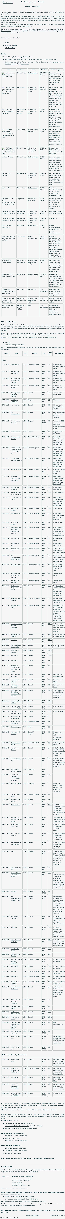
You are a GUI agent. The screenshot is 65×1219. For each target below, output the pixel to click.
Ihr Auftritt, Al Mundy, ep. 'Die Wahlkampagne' (15, 1070)
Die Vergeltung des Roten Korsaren (15, 394)
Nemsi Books (17, 59)
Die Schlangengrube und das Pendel (16, 557)
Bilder (26, 1201)
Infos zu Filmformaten (20, 337)
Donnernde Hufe (16, 469)
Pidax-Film (59, 508)
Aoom (12, 851)
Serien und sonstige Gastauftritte (14, 345)
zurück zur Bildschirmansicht (32, 1215)
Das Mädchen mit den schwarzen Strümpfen (16, 380)
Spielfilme (8, 342)
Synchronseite (50, 1158)
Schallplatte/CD (10, 48)
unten (58, 961)
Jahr (25, 353)
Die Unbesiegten (16, 727)
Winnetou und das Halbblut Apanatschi (17, 1126)
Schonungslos (15, 364)
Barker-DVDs (43, 337)
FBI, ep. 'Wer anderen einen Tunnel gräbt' (15, 1086)
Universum (56, 990)
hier (35, 1114)
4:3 (49, 371)
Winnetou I (14, 640)
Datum (6, 353)
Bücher (7, 43)
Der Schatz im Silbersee (12, 1123)
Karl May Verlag (33, 157)
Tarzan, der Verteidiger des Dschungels (15, 478)
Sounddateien (10, 1201)
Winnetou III (14, 655)
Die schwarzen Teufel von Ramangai (15, 1001)
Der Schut (14, 927)
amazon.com (25, 64)
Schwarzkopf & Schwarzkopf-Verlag (32, 89)
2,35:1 (50, 386)
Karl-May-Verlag (33, 73)
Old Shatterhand (15, 805)
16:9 (49, 364)
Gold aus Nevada (16, 513)
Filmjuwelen (59, 492)
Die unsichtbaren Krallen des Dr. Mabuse (16, 874)
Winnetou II (14, 660)
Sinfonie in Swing (16, 432)
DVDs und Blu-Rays (11, 45)
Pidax (55, 681)
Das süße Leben (16, 564)
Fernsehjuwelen (58, 676)
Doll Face (14, 891)
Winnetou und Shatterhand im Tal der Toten (16, 819)
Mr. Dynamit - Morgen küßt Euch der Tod (16, 587)
